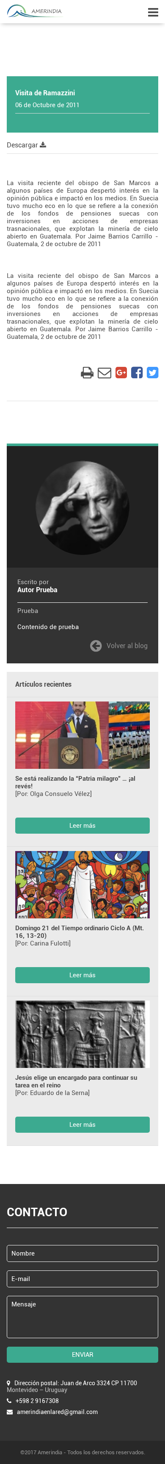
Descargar (23, 145)
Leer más (82, 825)
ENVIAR (83, 1355)
